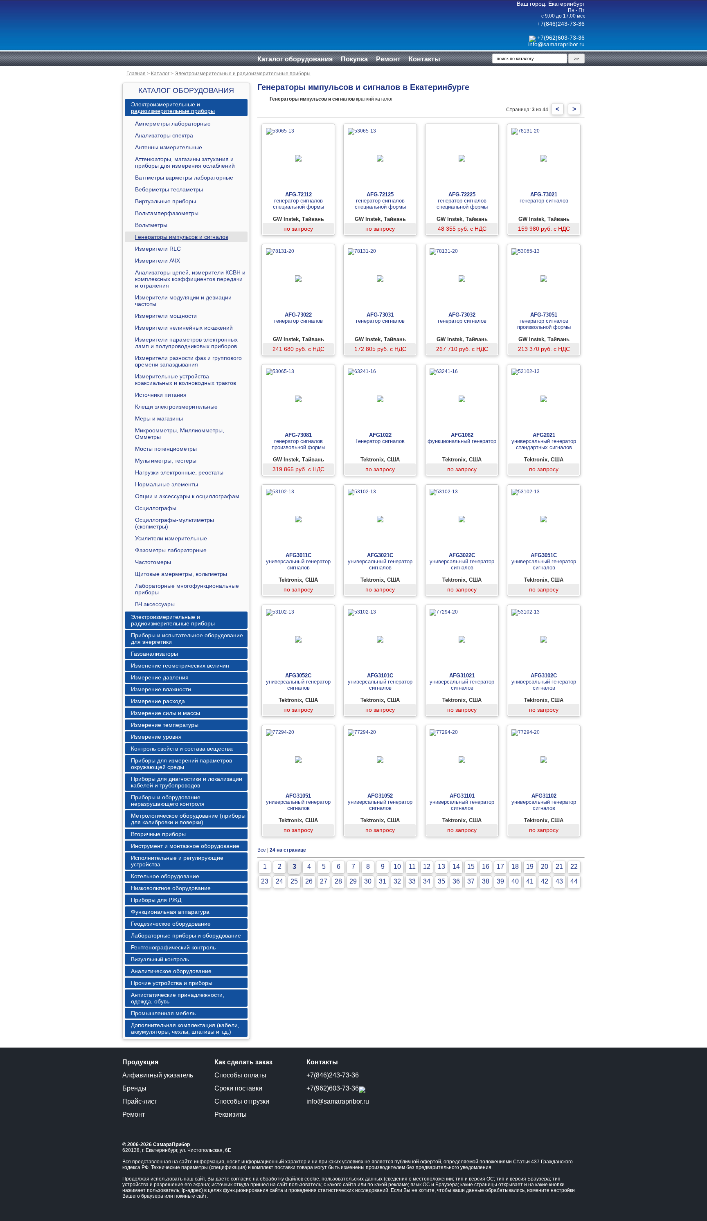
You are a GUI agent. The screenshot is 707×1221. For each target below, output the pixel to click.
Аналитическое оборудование (171, 971)
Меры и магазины (159, 418)
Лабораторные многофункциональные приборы (187, 589)
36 (456, 881)
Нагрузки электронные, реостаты (179, 472)
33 (412, 881)
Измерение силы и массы (165, 713)
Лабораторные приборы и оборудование (186, 935)
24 (279, 881)
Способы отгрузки (241, 1101)
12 (426, 866)
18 (515, 866)
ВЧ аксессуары (155, 604)
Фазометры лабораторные (171, 550)
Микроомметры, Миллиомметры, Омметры (179, 433)
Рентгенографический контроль (173, 947)
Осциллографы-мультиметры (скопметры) (174, 523)
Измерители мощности (166, 316)
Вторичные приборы (158, 834)
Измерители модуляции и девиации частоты (183, 300)
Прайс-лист (139, 1101)
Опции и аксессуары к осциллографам (187, 496)
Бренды (134, 1088)
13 (441, 866)
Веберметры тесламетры (169, 189)
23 (264, 881)
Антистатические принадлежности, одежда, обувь (177, 998)
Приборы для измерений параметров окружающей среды (181, 763)
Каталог (160, 73)
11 (412, 866)
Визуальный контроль (160, 959)
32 (397, 881)
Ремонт (388, 59)
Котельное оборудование (165, 876)
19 (530, 866)
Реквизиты (230, 1114)
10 (397, 866)
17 (500, 866)
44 (574, 881)
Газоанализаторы (154, 653)
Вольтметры (151, 225)
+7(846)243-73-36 (561, 23)
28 (338, 881)
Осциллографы (155, 508)
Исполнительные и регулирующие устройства (177, 861)
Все (261, 850)
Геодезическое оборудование (171, 923)
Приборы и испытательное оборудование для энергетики (187, 638)
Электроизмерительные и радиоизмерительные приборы (243, 73)
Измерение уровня (156, 736)
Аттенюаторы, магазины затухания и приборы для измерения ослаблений (185, 162)
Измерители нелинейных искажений (184, 327)
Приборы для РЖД (156, 900)
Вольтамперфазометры (166, 213)
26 (309, 881)
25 (294, 881)
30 (368, 881)
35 (441, 881)
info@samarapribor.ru (556, 44)
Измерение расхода (158, 701)
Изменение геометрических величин (180, 665)
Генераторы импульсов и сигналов (181, 237)
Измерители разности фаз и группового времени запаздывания (188, 361)
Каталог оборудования (295, 59)
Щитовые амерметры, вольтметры (181, 574)
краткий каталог (331, 99)
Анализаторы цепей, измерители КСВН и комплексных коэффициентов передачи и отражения (190, 279)
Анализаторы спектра (164, 135)
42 (544, 881)
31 (382, 881)
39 (500, 881)
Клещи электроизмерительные (176, 406)
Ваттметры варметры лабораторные (184, 177)
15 (471, 866)
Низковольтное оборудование (171, 888)
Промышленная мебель (163, 1013)
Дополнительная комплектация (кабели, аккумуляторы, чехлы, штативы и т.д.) (185, 1028)
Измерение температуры (164, 725)
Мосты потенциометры (166, 448)
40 (515, 881)
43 (559, 881)
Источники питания (161, 394)
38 (485, 881)
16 (485, 866)
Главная (136, 73)
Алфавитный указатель (157, 1075)
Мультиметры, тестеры (165, 460)
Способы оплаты (240, 1075)
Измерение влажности (161, 689)
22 (574, 866)
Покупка (354, 59)
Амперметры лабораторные (173, 123)
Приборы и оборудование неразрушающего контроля (168, 800)
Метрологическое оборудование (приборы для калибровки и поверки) (188, 818)
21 (559, 866)
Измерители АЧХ (157, 260)
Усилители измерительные (171, 538)
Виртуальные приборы (165, 201)
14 (456, 866)
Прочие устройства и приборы (171, 983)
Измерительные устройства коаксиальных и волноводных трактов (185, 379)
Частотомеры (153, 562)
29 (353, 881)
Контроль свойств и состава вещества (182, 748)
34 (426, 881)
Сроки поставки (238, 1088)
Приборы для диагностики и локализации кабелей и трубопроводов (186, 782)
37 (471, 881)
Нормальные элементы (166, 484)
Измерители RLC (158, 248)
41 (530, 881)
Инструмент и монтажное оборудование (185, 846)
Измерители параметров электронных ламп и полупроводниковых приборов (186, 342)
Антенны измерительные (168, 147)
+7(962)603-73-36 (561, 37)
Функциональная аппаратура (170, 911)
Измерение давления (160, 677)
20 (544, 866)
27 (323, 881)
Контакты (424, 59)
